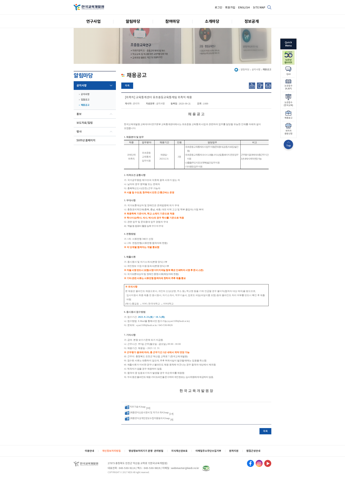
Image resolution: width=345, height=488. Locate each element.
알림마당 (133, 21)
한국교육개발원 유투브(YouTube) (267, 463)
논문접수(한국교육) (288, 104)
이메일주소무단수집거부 (208, 450)
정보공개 (251, 21)
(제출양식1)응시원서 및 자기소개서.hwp (149, 412)
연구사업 (93, 21)
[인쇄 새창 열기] (268, 86)
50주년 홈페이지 (86, 140)
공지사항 (82, 85)
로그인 (218, 7)
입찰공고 (85, 99)
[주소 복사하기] (252, 86)
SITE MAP (259, 7)
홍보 (79, 114)
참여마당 (172, 21)
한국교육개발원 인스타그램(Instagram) (259, 463)
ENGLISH (244, 7)
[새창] (288, 52)
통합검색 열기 (269, 7)
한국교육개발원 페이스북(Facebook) (250, 463)
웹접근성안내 (253, 450)
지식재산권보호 (179, 450)
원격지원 (233, 450)
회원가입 (230, 7)
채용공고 (85, 105)
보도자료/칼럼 (85, 123)
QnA (288, 74)
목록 (127, 85)
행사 (79, 131)
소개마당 (212, 21)
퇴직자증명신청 (288, 132)
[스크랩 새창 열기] (260, 86)
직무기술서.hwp (138, 406)
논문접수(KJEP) (288, 87)
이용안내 (89, 450)
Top (288, 145)
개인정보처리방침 (111, 450)
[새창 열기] (206, 468)
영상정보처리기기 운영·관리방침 (146, 450)
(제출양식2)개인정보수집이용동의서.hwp (150, 418)
